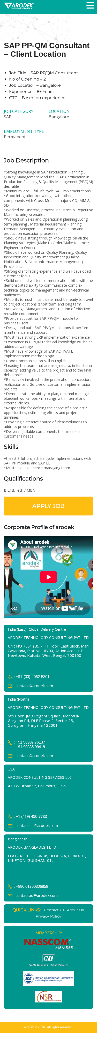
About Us (75, 910)
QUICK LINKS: (26, 909)
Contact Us (54, 910)
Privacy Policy (48, 916)
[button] (91, 6)
